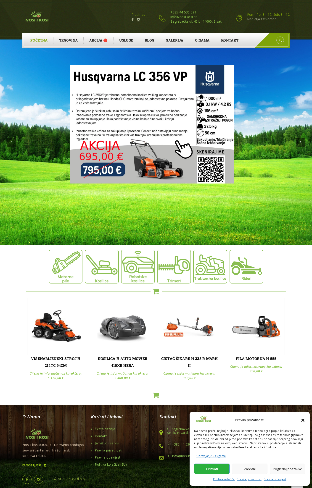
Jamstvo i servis (107, 443)
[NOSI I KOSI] (36, 17)
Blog (149, 40)
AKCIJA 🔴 (98, 40)
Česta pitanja (105, 429)
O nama (202, 40)
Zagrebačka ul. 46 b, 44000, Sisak (196, 21)
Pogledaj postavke (287, 469)
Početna (39, 40)
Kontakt (229, 40)
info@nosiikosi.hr (183, 17)
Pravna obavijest (275, 479)
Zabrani (250, 469)
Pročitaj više (32, 465)
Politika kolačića (224, 479)
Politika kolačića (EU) (111, 464)
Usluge (126, 40)
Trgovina (68, 40)
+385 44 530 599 (183, 12)
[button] (303, 419)
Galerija (174, 40)
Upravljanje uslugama (211, 456)
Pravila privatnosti (249, 479)
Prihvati (212, 469)
